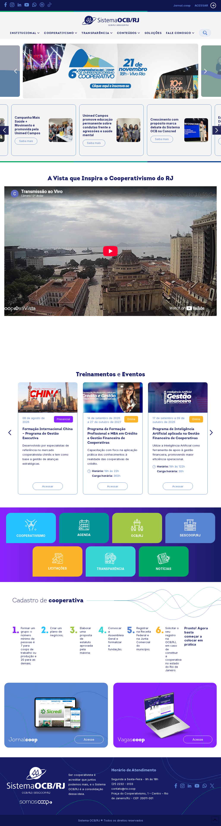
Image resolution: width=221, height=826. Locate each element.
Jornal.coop (181, 5)
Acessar (47, 486)
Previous (15, 71)
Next (205, 71)
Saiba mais (26, 141)
